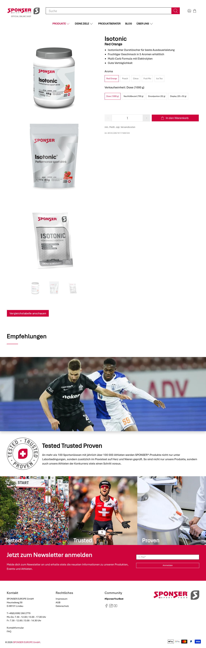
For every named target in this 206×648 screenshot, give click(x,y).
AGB (58, 602)
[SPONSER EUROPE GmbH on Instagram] (111, 606)
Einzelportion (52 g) (156, 96)
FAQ (9, 631)
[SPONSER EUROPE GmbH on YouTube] (115, 606)
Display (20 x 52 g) (178, 96)
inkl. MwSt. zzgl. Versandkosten (120, 127)
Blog (128, 23)
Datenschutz (62, 606)
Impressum (61, 598)
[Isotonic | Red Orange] (54, 75)
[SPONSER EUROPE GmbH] (23, 11)
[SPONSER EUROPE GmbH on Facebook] (106, 606)
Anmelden (168, 565)
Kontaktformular (15, 627)
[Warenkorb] (195, 11)
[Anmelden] (189, 11)
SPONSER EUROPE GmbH (26, 642)
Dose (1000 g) (112, 96)
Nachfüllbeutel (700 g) (133, 96)
